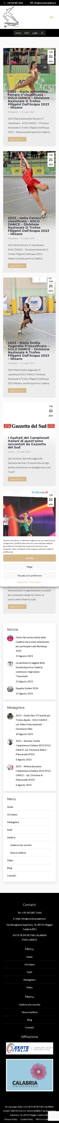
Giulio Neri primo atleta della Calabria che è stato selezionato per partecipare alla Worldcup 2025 (32, 644)
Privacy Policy (35, 582)
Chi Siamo (12, 814)
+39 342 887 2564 (15, 3)
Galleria (11, 837)
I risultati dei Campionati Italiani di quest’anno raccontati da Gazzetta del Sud (28, 442)
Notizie (11, 452)
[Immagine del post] (10, 638)
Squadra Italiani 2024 (27, 688)
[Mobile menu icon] (52, 17)
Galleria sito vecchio (21, 845)
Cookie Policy (22, 582)
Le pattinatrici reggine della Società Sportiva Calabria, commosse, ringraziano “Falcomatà (30, 669)
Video (10, 860)
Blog (9, 868)
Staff (9, 829)
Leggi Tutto (15, 139)
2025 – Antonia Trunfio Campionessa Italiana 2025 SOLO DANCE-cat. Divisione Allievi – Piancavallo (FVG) (33, 747)
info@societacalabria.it (45, 3)
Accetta (30, 558)
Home (10, 806)
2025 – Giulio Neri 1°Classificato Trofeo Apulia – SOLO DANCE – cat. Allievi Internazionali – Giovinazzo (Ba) (33, 722)
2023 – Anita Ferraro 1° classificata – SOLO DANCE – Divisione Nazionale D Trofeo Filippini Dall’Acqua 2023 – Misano (28, 226)
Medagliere (13, 112)
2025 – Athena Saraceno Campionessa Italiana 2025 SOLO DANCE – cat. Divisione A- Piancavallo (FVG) (33, 773)
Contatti (11, 875)
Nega (29, 566)
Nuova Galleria (18, 852)
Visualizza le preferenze (29, 575)
